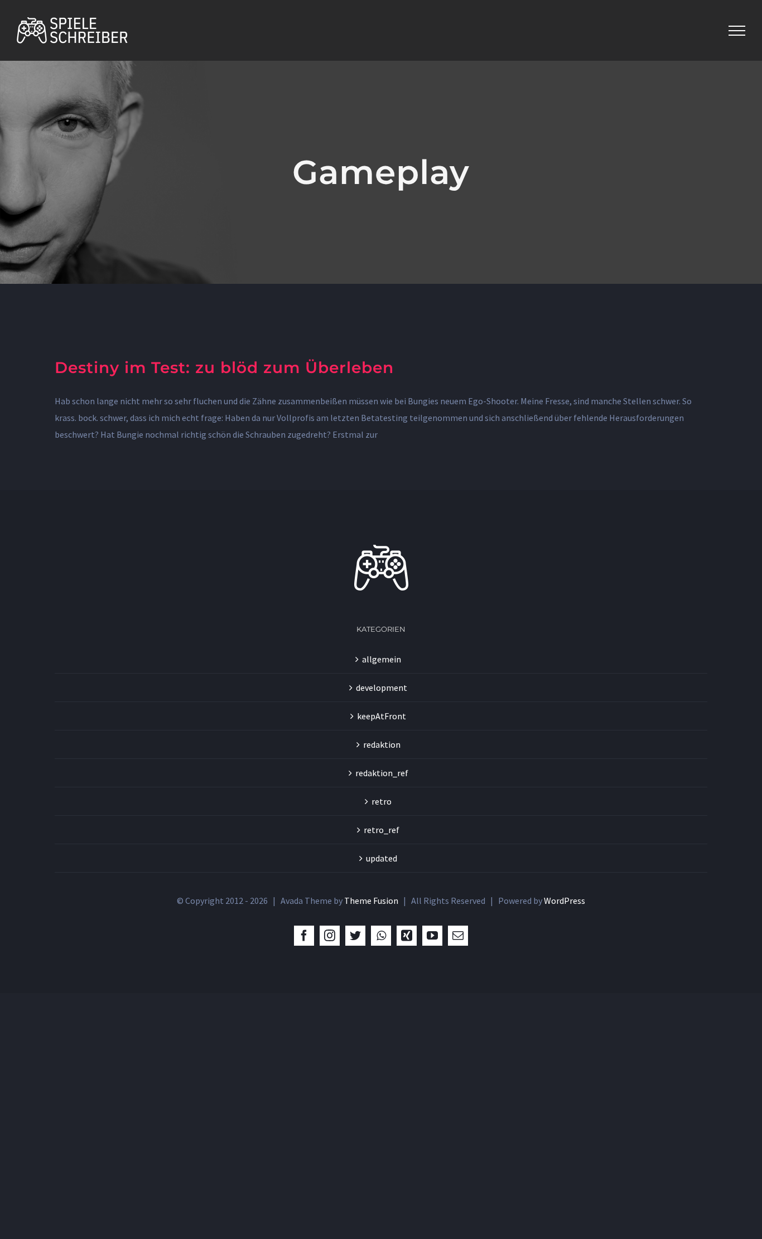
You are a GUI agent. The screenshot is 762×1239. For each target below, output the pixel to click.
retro (382, 801)
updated (381, 858)
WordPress (564, 900)
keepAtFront (381, 716)
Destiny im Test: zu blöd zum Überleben (224, 367)
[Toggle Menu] (737, 31)
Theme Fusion (371, 900)
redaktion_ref (381, 772)
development (381, 687)
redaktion (382, 744)
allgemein (381, 659)
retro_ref (381, 829)
